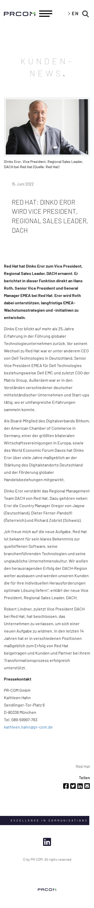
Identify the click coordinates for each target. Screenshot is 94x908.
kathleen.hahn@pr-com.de (28, 726)
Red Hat (83, 766)
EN (75, 13)
